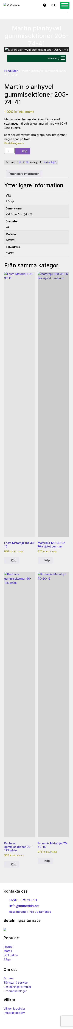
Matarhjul (50, 162)
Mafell (8, 951)
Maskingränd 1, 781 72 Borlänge (29, 911)
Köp (24, 151)
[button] (54, 58)
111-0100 (22, 162)
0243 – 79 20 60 (23, 900)
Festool (8, 946)
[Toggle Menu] (64, 5)
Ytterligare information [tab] (24, 173)
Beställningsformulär (17, 987)
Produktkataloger (15, 991)
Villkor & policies (15, 1008)
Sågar (8, 959)
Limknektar (11, 955)
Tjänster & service (16, 982)
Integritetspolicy (14, 1013)
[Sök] (65, 13)
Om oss (9, 978)
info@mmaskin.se (24, 906)
